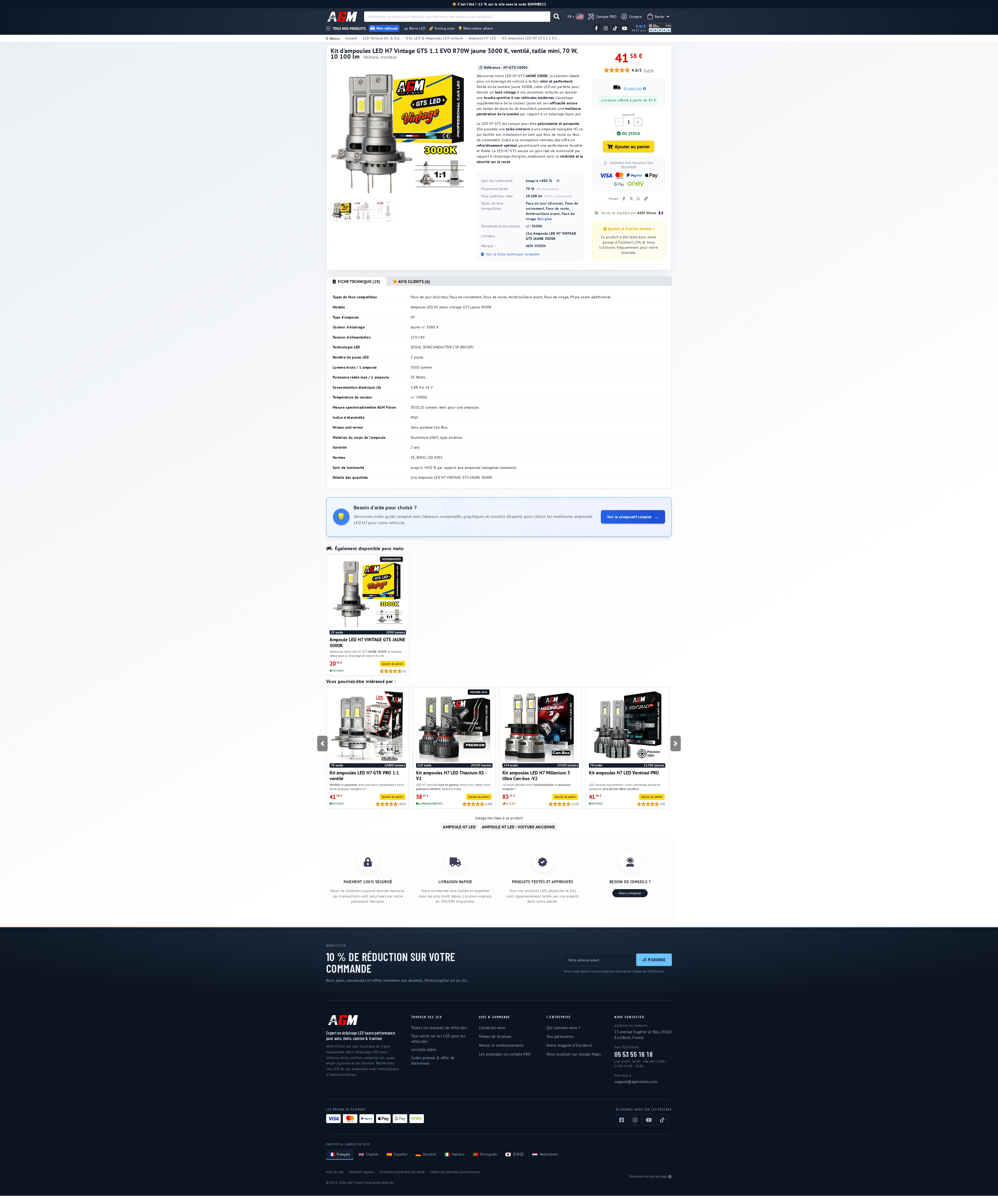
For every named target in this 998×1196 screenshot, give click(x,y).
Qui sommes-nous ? (563, 1027)
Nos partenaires (560, 1036)
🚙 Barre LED (415, 28)
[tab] (356, 281)
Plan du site (335, 1172)
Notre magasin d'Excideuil (569, 1045)
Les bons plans (423, 1049)
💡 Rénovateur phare (475, 28)
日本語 (518, 1154)
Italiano (458, 1154)
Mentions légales (361, 1172)
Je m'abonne (654, 959)
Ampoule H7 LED (482, 38)
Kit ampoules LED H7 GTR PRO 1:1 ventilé (364, 775)
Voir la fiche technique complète (512, 254)
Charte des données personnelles (455, 1172)
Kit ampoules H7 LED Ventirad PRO (624, 773)
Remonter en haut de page (648, 1176)
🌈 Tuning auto (442, 28)
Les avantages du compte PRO (505, 1054)
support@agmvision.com (635, 1081)
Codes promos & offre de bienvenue (433, 1060)
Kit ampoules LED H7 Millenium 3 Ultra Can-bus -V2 (536, 775)
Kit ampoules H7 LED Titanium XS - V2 (451, 775)
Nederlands (549, 1154)
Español (400, 1154)
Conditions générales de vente (402, 1172)
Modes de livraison (495, 1036)
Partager (613, 198)
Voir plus (544, 219)
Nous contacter (630, 893)
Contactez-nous (492, 1027)
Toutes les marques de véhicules (439, 1027)
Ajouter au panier (632, 147)
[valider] (556, 16)
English (372, 1154)
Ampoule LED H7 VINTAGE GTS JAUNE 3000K (367, 642)
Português (488, 1154)
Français (343, 1154)
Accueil (351, 38)
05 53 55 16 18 (633, 1054)
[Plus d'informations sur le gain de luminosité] (558, 180)
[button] (322, 743)
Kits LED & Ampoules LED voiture (434, 38)
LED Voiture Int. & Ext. (381, 38)
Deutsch (429, 1154)
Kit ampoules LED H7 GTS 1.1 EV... (531, 38)
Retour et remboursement (501, 1045)
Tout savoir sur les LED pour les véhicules (438, 1038)
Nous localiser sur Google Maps (574, 1054)
